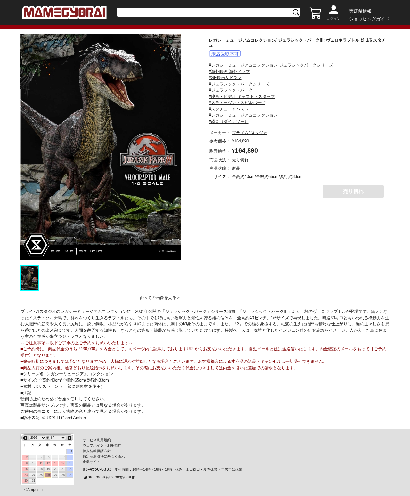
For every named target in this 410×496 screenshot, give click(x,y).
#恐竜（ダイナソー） (229, 121)
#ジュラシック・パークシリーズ (239, 84)
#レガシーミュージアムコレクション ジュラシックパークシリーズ (271, 65)
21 (63, 469)
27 (55, 474)
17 (33, 469)
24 (33, 474)
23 (26, 474)
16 (26, 469)
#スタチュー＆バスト (229, 109)
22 (70, 469)
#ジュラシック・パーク (231, 90)
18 (41, 469)
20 (55, 469)
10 (33, 463)
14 (63, 463)
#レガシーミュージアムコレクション (243, 115)
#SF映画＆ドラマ (225, 77)
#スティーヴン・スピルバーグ (237, 102)
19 (48, 469)
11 (41, 463)
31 (33, 480)
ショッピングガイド (369, 18)
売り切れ (353, 191)
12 (48, 463)
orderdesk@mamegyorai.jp (111, 477)
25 (41, 474)
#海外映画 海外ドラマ (229, 71)
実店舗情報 (360, 11)
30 (26, 480)
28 (63, 474)
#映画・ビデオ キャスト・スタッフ (242, 96)
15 (70, 463)
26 (48, 474)
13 (55, 463)
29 (70, 474)
